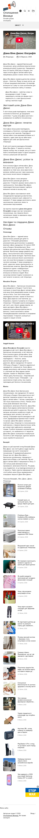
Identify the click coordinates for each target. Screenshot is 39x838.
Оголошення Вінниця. (11, 815)
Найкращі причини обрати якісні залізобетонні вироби (25, 761)
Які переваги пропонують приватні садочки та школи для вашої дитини (27, 562)
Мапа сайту (4, 808)
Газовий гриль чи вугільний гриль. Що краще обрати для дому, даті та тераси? (26, 502)
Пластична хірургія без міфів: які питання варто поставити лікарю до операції (26, 670)
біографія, (14, 479)
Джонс (30, 479)
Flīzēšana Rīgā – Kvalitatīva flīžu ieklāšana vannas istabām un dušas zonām (26, 518)
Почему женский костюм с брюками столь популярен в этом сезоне (27, 639)
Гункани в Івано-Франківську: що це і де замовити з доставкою (26, 654)
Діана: (24, 479)
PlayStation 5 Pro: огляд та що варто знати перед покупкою (26, 745)
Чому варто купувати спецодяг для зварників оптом (26, 608)
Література (9, 57)
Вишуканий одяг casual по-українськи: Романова (26, 546)
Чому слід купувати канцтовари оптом (24, 592)
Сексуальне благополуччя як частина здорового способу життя (26, 684)
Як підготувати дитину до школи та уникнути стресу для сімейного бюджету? (26, 624)
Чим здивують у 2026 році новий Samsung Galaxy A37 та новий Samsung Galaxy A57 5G (26, 777)
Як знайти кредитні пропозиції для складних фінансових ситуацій (26, 578)
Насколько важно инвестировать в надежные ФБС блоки (25, 532)
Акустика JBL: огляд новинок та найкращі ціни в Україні (25, 730)
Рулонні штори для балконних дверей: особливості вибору (24, 486)
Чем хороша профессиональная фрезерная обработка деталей (25, 700)
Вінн (19, 479)
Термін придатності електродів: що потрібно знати (26, 715)
